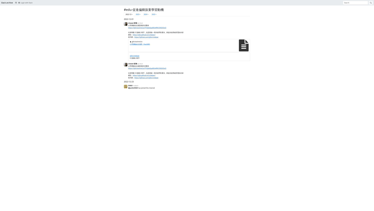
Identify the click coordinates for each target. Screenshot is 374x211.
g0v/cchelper (134, 56)
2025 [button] (153, 14)
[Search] (371, 3)
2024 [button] (145, 14)
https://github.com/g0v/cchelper (146, 37)
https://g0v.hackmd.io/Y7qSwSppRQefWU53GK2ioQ (147, 28)
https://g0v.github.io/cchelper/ (144, 35)
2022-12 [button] (128, 14)
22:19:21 (140, 23)
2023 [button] (137, 14)
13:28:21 (135, 86)
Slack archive (7, 2)
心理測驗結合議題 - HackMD (140, 44)
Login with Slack (27, 3)
